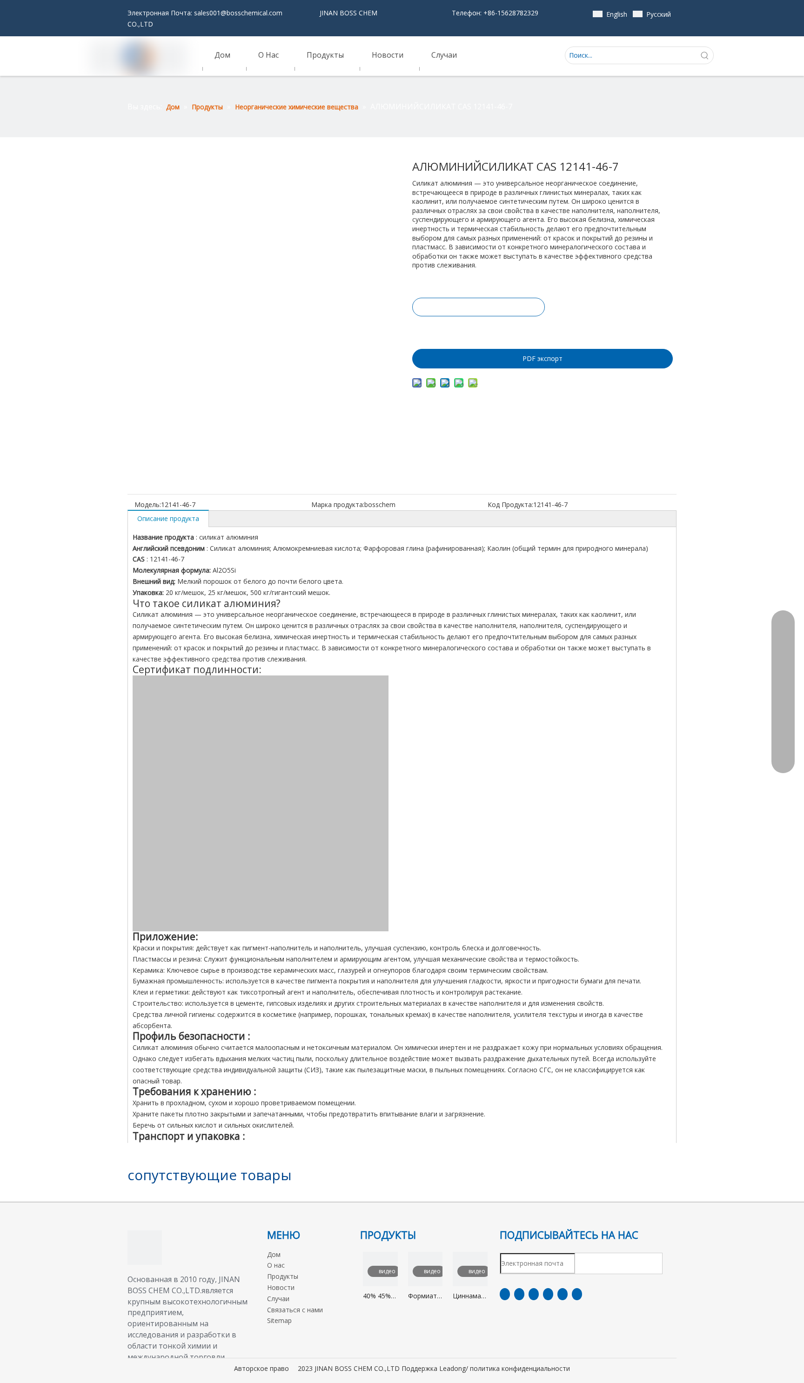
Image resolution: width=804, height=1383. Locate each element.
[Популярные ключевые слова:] (705, 55)
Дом (274, 1254)
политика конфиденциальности (520, 1368)
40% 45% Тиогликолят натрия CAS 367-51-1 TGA (380, 1296)
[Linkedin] (519, 1294)
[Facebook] (505, 1294)
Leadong (452, 1368)
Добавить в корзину (478, 330)
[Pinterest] (577, 1294)
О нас (276, 1265)
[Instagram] (562, 1294)
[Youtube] (548, 1294)
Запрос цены (478, 307)
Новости (281, 1287)
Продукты (282, 1276)
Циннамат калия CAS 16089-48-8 (470, 1296)
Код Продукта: (510, 504)
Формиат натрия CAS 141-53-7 (422, 1296)
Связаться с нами (295, 1309)
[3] (144, 1247)
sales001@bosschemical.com (238, 12)
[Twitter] (534, 1294)
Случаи (278, 1298)
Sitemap (279, 1320)
